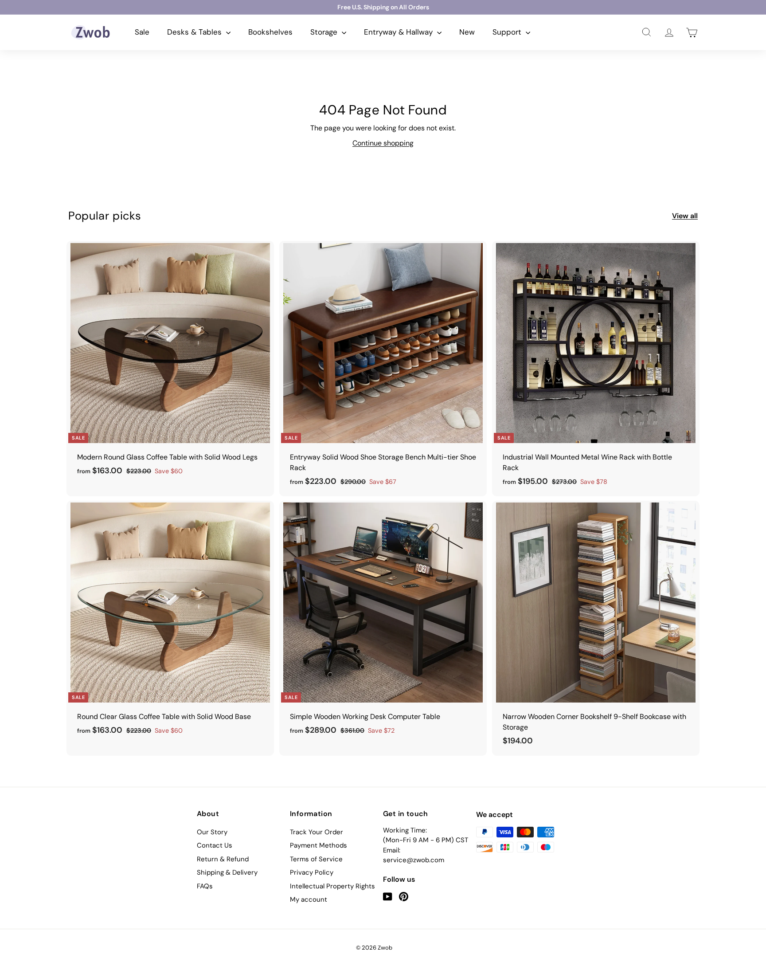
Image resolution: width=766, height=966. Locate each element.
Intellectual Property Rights (332, 886)
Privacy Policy (311, 872)
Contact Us (214, 845)
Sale (142, 32)
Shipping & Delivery (227, 872)
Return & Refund (223, 859)
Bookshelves (270, 32)
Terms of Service (316, 859)
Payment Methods (318, 845)
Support (508, 32)
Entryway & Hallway (399, 32)
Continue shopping (383, 143)
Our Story (212, 832)
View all (685, 215)
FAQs (205, 886)
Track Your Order (316, 832)
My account (308, 899)
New (467, 32)
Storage (325, 32)
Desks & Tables (195, 32)
